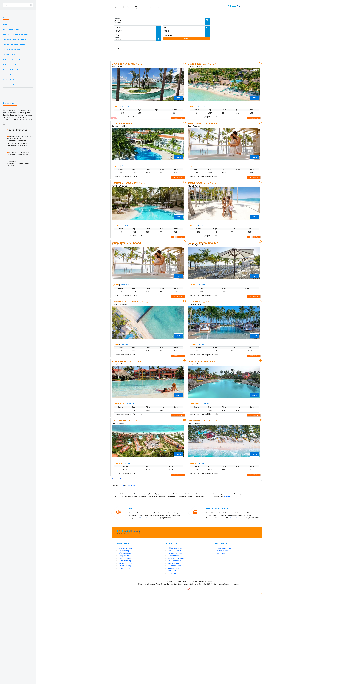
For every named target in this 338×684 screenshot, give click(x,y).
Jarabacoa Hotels (174, 568)
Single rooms (167, 30)
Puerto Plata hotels (175, 553)
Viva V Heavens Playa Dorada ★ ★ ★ (203, 242)
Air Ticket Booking (125, 563)
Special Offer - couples (11, 49)
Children (117, 37)
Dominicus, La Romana (195, 67)
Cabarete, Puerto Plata (119, 126)
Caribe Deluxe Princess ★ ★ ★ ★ (201, 361)
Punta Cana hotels (174, 551)
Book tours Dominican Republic (14, 39)
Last (133, 486)
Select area (117, 18)
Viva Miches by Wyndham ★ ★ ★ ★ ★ (127, 64)
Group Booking (124, 556)
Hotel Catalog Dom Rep (11, 29)
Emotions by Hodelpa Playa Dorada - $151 (224, 27)
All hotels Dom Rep (175, 548)
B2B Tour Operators (126, 568)
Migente (227, 496)
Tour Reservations (125, 558)
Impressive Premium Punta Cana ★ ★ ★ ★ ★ (130, 302)
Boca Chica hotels (174, 561)
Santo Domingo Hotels (176, 558)
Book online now (146, 518)
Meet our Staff (8, 80)
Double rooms (118, 30)
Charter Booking (125, 566)
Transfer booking (125, 561)
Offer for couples (125, 553)
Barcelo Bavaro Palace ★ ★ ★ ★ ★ (202, 123)
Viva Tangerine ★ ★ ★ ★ (122, 123)
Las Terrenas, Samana (195, 304)
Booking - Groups (9, 54)
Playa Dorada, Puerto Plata (196, 245)
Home (5, 24)
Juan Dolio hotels (174, 563)
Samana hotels (173, 556)
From (116, 26)
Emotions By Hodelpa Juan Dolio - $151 (223, 23)
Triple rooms (118, 34)
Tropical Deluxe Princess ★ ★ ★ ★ (126, 361)
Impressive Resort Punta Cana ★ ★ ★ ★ (128, 183)
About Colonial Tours (10, 85)
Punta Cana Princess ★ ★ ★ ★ (124, 421)
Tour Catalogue (173, 571)
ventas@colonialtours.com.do (18, 129)
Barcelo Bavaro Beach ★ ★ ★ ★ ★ (202, 183)
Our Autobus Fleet (174, 573)
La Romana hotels (174, 566)
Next (130, 486)
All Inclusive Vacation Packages (14, 60)
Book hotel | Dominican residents (15, 34)
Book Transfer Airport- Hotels (14, 44)
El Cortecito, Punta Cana (119, 185)
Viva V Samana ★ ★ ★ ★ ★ (198, 302)
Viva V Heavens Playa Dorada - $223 (222, 21)
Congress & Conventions (12, 70)
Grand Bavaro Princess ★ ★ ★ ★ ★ (202, 421)
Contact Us (221, 553)
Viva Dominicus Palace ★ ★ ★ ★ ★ (202, 64)
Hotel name (118, 22)
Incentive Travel (9, 75)
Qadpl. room (167, 34)
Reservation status (125, 548)
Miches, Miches (117, 67)
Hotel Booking (124, 551)
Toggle (40, 5)
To (164, 26)
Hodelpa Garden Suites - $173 (220, 25)
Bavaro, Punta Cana (194, 126)
